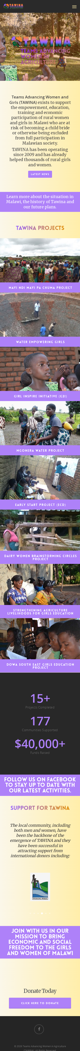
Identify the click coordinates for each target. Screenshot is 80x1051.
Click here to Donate (40, 1003)
